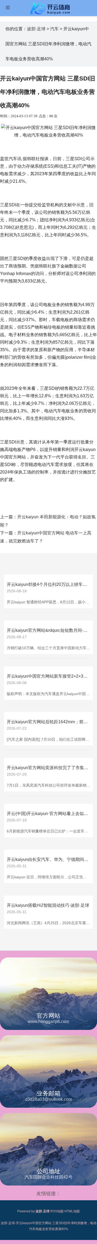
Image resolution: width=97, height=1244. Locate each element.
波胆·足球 (36, 29)
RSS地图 (57, 1211)
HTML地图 (72, 1211)
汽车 (54, 29)
